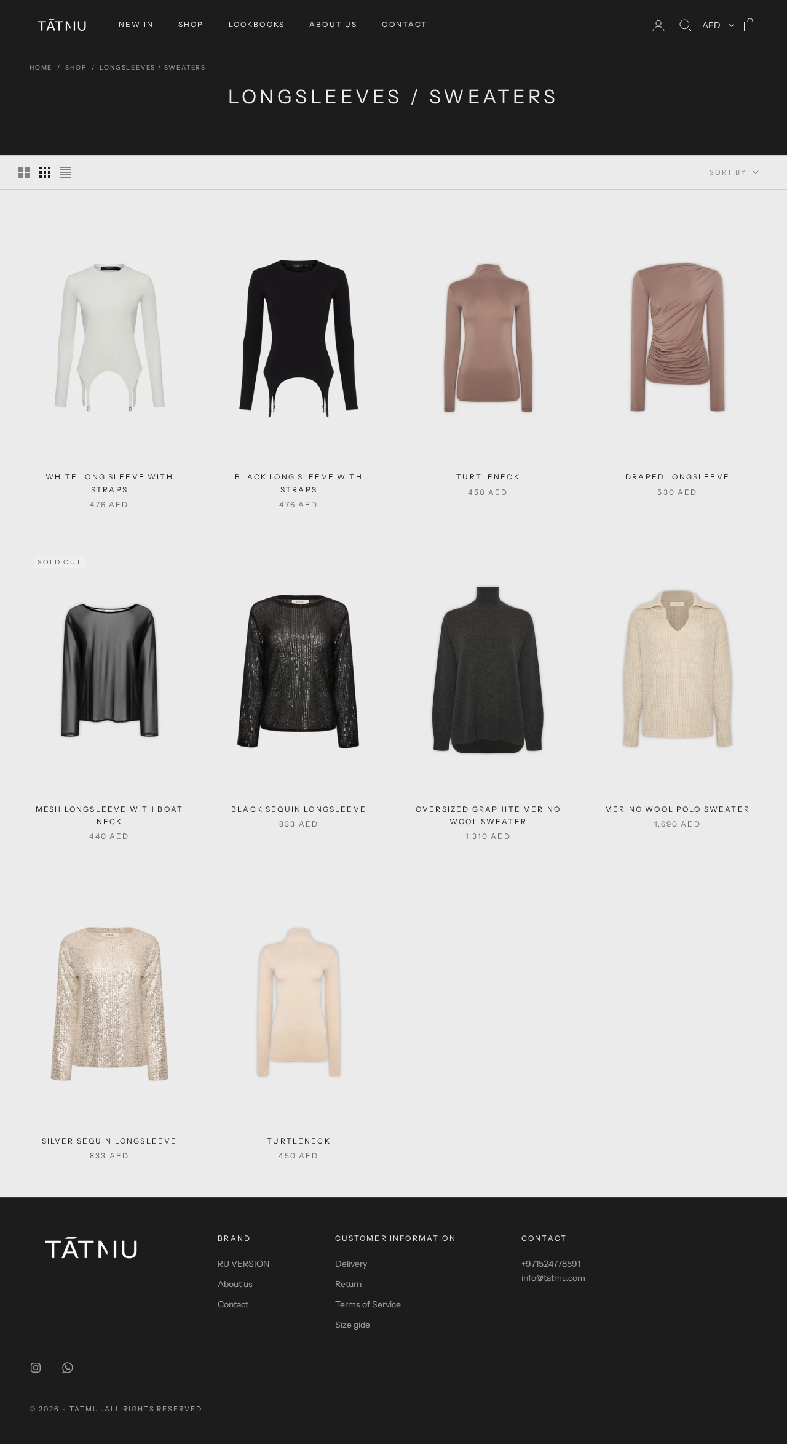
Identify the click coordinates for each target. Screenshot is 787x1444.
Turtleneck (488, 476)
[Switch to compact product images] (65, 172)
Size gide (352, 1324)
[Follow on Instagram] (36, 1368)
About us (235, 1284)
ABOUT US (333, 24)
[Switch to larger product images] (24, 172)
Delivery (351, 1263)
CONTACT (404, 24)
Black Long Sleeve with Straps (299, 483)
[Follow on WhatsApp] (67, 1368)
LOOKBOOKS (257, 24)
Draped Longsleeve (677, 476)
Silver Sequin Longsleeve (110, 1140)
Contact (233, 1304)
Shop (76, 67)
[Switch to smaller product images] (44, 172)
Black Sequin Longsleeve (298, 809)
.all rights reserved (152, 1409)
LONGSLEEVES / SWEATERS (153, 67)
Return (348, 1284)
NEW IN (136, 24)
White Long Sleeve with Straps (109, 483)
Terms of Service (368, 1304)
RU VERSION (243, 1263)
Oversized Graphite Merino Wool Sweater (488, 815)
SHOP (191, 24)
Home (41, 67)
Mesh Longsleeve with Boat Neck (109, 815)
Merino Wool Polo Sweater (677, 809)
